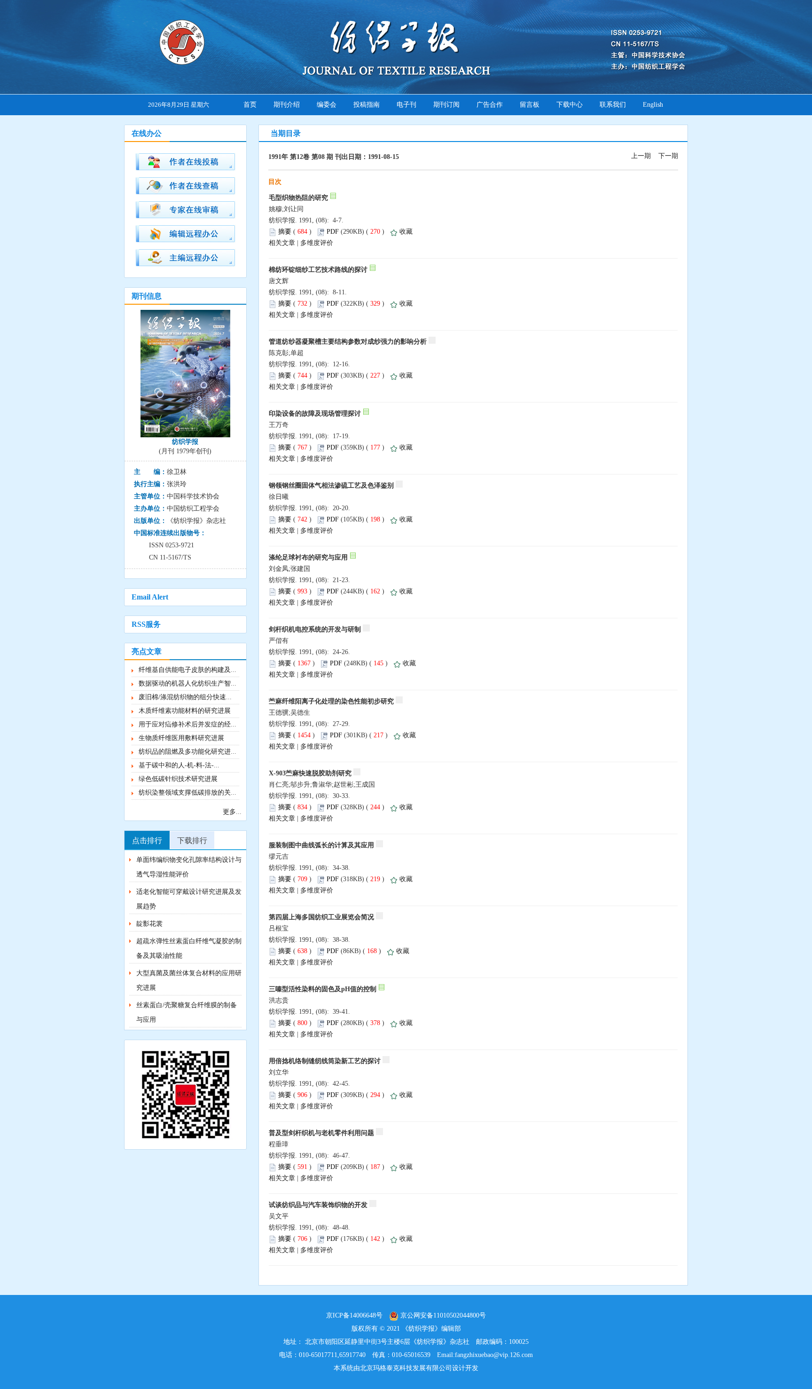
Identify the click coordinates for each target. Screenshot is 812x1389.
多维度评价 (316, 242)
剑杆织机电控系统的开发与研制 (315, 629)
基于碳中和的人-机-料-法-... (179, 765)
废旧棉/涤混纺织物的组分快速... (185, 697)
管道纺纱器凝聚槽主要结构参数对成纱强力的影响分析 (348, 341)
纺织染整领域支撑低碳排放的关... (187, 792)
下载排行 (192, 840)
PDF (333, 231)
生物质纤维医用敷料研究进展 (181, 738)
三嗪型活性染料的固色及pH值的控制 (322, 989)
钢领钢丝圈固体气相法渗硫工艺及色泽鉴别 (331, 485)
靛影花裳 (149, 923)
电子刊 (406, 104)
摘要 (284, 231)
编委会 (326, 104)
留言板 (529, 104)
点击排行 (147, 840)
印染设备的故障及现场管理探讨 (315, 413)
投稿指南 (366, 104)
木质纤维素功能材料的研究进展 (185, 710)
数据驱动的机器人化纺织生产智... (187, 683)
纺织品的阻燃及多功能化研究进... (187, 751)
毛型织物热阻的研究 (298, 197)
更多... (232, 811)
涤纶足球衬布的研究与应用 (308, 557)
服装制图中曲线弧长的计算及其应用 (321, 845)
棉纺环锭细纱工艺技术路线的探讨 (318, 269)
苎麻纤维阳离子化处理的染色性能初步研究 (331, 701)
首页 (250, 104)
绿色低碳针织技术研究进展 (178, 778)
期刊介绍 (286, 104)
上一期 (641, 155)
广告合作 (489, 104)
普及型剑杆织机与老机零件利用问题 (321, 1132)
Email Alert (150, 597)
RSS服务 (146, 624)
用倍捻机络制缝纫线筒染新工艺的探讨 (325, 1061)
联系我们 (613, 104)
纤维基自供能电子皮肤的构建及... (187, 669)
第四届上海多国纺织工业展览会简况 (321, 917)
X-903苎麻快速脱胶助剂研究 (310, 773)
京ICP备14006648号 (354, 1315)
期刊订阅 (446, 104)
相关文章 (282, 242)
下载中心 (569, 104)
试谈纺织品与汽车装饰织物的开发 (318, 1204)
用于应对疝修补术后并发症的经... (187, 724)
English (653, 104)
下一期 (668, 155)
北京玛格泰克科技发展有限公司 (406, 1368)
